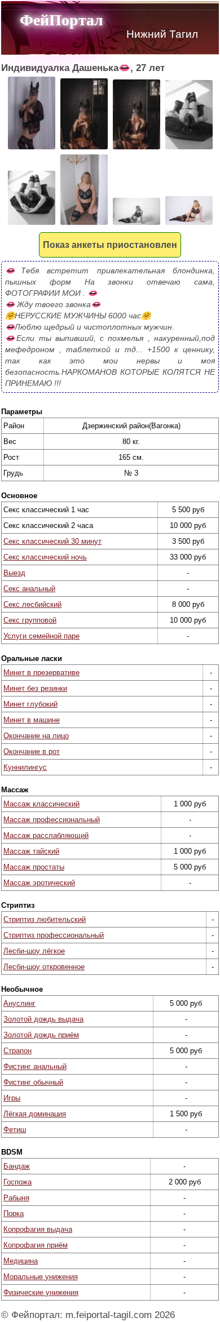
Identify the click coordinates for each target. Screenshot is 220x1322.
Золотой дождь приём (41, 1035)
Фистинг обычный (33, 1082)
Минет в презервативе (41, 672)
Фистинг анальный (35, 1066)
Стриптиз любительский (44, 919)
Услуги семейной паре (41, 636)
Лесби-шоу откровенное (44, 966)
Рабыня (16, 1198)
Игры (11, 1098)
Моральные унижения (40, 1276)
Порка (13, 1213)
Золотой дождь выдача (43, 1019)
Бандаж (16, 1166)
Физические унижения (40, 1292)
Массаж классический (41, 804)
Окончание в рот (31, 751)
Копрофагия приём (35, 1245)
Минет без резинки (35, 688)
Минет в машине (31, 720)
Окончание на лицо (36, 735)
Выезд (14, 573)
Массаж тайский (31, 851)
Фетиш (14, 1129)
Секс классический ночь (45, 557)
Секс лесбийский (32, 604)
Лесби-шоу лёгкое (34, 951)
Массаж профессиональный (51, 819)
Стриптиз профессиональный (53, 935)
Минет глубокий (30, 704)
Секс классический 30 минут (52, 541)
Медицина (20, 1261)
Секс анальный (29, 588)
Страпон (17, 1050)
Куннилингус (25, 767)
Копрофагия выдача (37, 1229)
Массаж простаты (33, 867)
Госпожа (17, 1182)
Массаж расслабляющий (46, 835)
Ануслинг (19, 1003)
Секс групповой (29, 620)
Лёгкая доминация (34, 1114)
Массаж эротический (39, 883)
